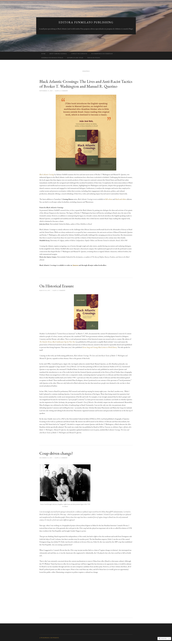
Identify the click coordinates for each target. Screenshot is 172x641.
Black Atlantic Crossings (46, 174)
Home (43, 53)
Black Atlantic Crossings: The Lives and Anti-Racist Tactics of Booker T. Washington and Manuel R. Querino (85, 84)
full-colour (109, 199)
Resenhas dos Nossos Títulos (52, 57)
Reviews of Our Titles (75, 57)
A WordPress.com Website (49, 637)
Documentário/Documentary (102, 53)
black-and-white (120, 199)
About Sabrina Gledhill (58, 53)
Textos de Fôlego (93, 57)
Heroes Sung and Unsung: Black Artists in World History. (99, 347)
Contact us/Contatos (79, 53)
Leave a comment (61, 91)
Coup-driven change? (56, 453)
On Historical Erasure (56, 286)
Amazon (75, 265)
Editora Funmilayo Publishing (86, 22)
